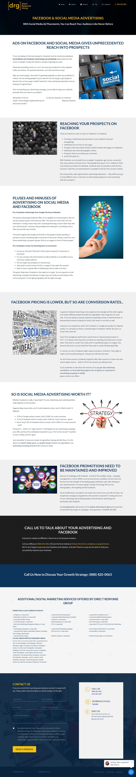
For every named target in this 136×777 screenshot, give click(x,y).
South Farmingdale (18, 652)
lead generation (69, 507)
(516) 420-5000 (97, 694)
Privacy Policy (60, 740)
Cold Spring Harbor (26, 655)
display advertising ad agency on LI (103, 507)
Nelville (41, 660)
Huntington (42, 650)
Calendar (95, 704)
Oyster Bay (29, 650)
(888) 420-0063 (43, 544)
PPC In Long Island (57, 624)
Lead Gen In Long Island (58, 619)
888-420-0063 (121, 4)
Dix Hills (20, 648)
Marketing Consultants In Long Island (25, 617)
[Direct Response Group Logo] (19, 6)
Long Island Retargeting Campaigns (62, 629)
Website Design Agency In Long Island (100, 636)
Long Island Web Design (21, 636)
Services (73, 4)
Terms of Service (45, 740)
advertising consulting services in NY (26, 446)
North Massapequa (32, 660)
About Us (85, 4)
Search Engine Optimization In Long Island (101, 629)
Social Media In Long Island (97, 631)
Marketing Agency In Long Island (61, 622)
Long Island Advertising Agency (60, 615)
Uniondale (29, 662)
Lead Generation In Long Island (98, 619)
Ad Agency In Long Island (21, 615)
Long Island (40, 641)
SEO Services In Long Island (59, 631)
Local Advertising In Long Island (23, 622)
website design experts (37, 98)
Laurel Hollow (29, 652)
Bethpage (16, 650)
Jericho (31, 657)
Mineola (22, 662)
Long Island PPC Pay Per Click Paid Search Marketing (105, 624)
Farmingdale (38, 648)
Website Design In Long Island (60, 636)
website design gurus (28, 443)
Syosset (36, 650)
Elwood (36, 652)
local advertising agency (81, 370)
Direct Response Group (31, 772)
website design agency (53, 100)
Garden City (16, 662)
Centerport (22, 660)
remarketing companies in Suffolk (72, 373)
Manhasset (35, 662)
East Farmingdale (28, 648)
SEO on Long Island (92, 315)
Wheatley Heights (18, 646)
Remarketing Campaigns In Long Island (25, 629)
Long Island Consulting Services (98, 615)
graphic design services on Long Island (54, 443)
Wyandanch (34, 646)
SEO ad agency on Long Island (102, 370)
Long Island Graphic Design (22, 619)
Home (62, 4)
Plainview (39, 643)
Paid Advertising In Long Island (98, 622)
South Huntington (21, 643)
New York (33, 641)
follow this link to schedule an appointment (90, 544)
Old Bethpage (31, 643)
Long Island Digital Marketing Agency (100, 617)
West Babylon (17, 657)
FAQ (95, 4)
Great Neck (43, 662)
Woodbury (27, 646)
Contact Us (107, 4)
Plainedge (25, 657)
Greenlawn (36, 655)
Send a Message (24, 749)
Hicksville (43, 655)
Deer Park (22, 650)
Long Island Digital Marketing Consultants (63, 617)
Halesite (36, 657)
